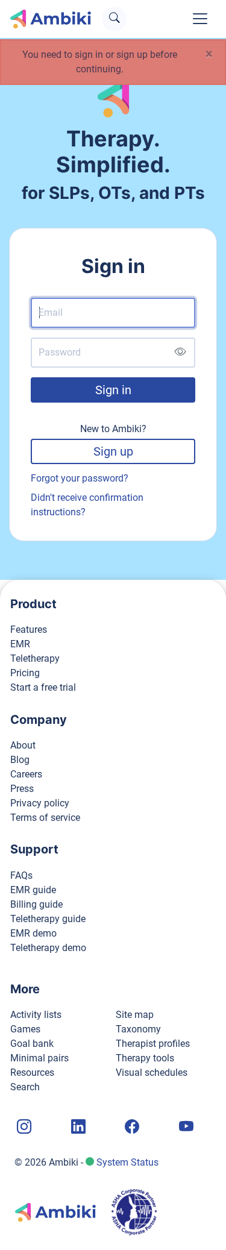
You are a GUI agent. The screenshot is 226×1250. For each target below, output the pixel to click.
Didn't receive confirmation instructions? (87, 505)
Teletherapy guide (48, 919)
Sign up (113, 451)
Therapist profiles (153, 1043)
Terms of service (45, 817)
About (23, 745)
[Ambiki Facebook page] (130, 1127)
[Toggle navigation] (200, 18)
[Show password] (180, 352)
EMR (20, 644)
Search (25, 1087)
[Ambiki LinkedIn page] (77, 1127)
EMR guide (33, 890)
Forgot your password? (79, 478)
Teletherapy (35, 658)
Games (25, 1029)
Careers (26, 774)
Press (22, 788)
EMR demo (33, 933)
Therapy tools (145, 1058)
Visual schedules (151, 1072)
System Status (127, 1162)
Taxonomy (138, 1029)
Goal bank (32, 1043)
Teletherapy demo (48, 947)
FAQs (21, 875)
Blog (20, 759)
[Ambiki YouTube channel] (185, 1127)
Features (28, 629)
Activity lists (35, 1014)
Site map (135, 1014)
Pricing (25, 673)
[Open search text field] (114, 19)
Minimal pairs (39, 1058)
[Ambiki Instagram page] (22, 1127)
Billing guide (36, 904)
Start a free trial (43, 687)
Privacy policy (39, 803)
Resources (32, 1072)
